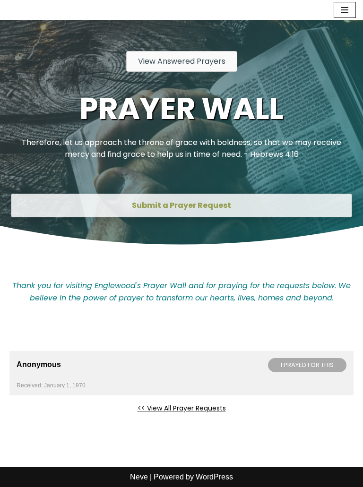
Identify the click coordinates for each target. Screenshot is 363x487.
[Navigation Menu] (345, 10)
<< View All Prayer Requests (182, 408)
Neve (139, 477)
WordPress (214, 477)
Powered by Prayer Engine (44, 423)
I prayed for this (307, 364)
